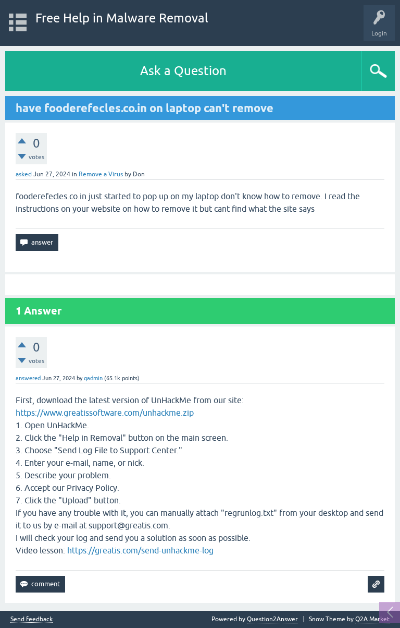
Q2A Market (372, 619)
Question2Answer (272, 619)
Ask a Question (183, 71)
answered (28, 378)
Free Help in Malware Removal (121, 18)
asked (24, 174)
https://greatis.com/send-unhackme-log (140, 550)
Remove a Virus (101, 174)
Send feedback (31, 619)
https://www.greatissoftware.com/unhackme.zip (105, 412)
